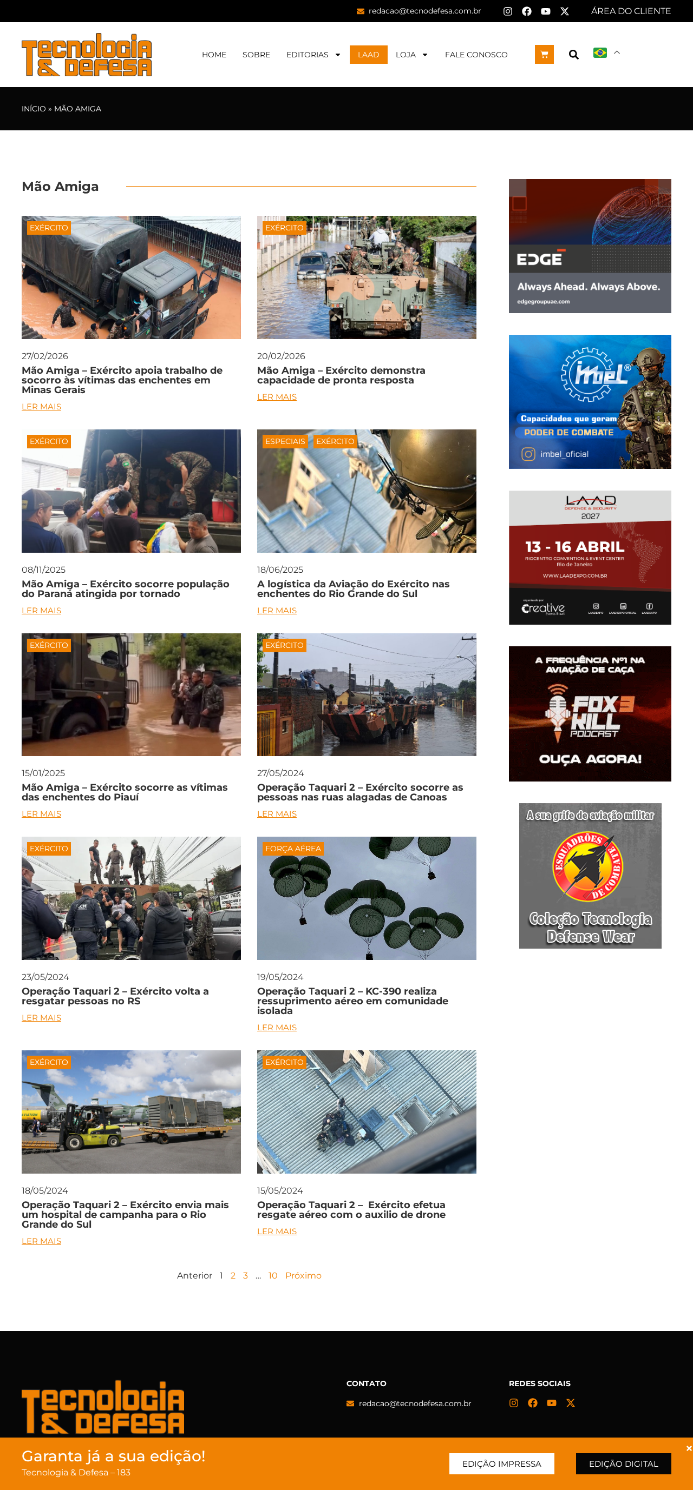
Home (214, 54)
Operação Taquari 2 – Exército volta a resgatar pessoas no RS (115, 996)
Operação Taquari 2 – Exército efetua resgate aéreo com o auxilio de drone (351, 1210)
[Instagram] (508, 11)
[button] (574, 54)
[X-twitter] (565, 11)
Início (34, 108)
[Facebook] (527, 11)
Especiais (285, 441)
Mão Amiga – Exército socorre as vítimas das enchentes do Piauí (125, 792)
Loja (406, 54)
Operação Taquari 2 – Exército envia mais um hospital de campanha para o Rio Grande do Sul (125, 1214)
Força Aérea (293, 848)
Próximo (303, 1275)
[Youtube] (546, 11)
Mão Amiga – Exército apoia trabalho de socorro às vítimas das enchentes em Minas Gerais (122, 380)
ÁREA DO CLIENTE (631, 11)
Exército (49, 228)
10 (273, 1275)
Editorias (307, 54)
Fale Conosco (476, 54)
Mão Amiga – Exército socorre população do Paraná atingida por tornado (126, 589)
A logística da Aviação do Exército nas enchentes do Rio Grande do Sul (353, 589)
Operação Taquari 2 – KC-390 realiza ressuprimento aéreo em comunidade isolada (352, 1001)
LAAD (369, 54)
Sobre (256, 54)
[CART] (544, 54)
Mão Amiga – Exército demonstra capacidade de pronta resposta (341, 375)
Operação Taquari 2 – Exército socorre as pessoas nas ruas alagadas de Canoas (360, 792)
